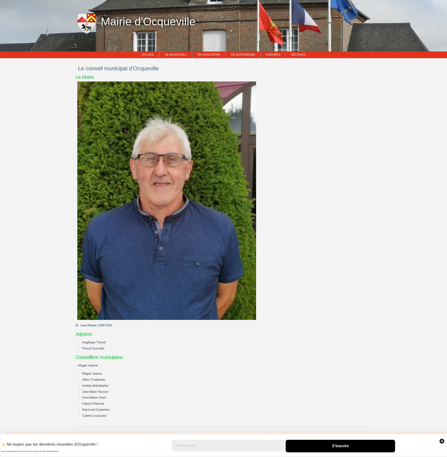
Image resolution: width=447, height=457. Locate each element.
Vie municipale (176, 54)
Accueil (148, 54)
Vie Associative (208, 54)
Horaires (273, 54)
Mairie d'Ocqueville (148, 21)
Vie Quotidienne (243, 54)
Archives (298, 54)
